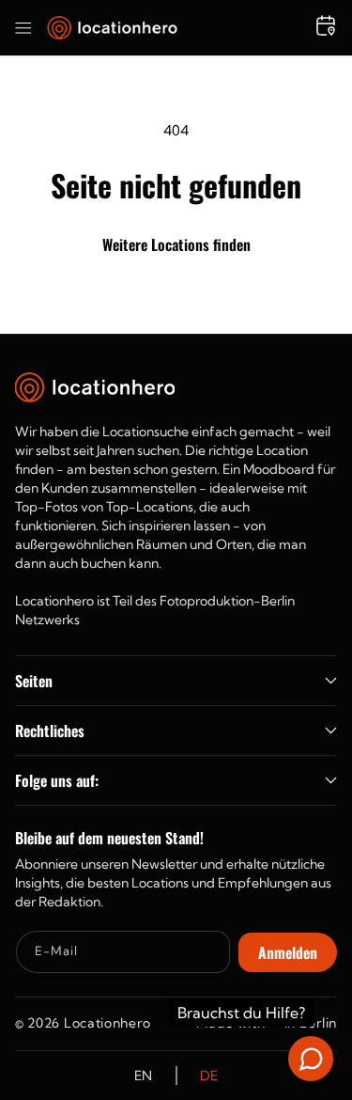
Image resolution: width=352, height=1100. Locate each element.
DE (209, 1075)
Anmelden (287, 952)
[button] (23, 28)
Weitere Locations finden (176, 244)
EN (143, 1075)
